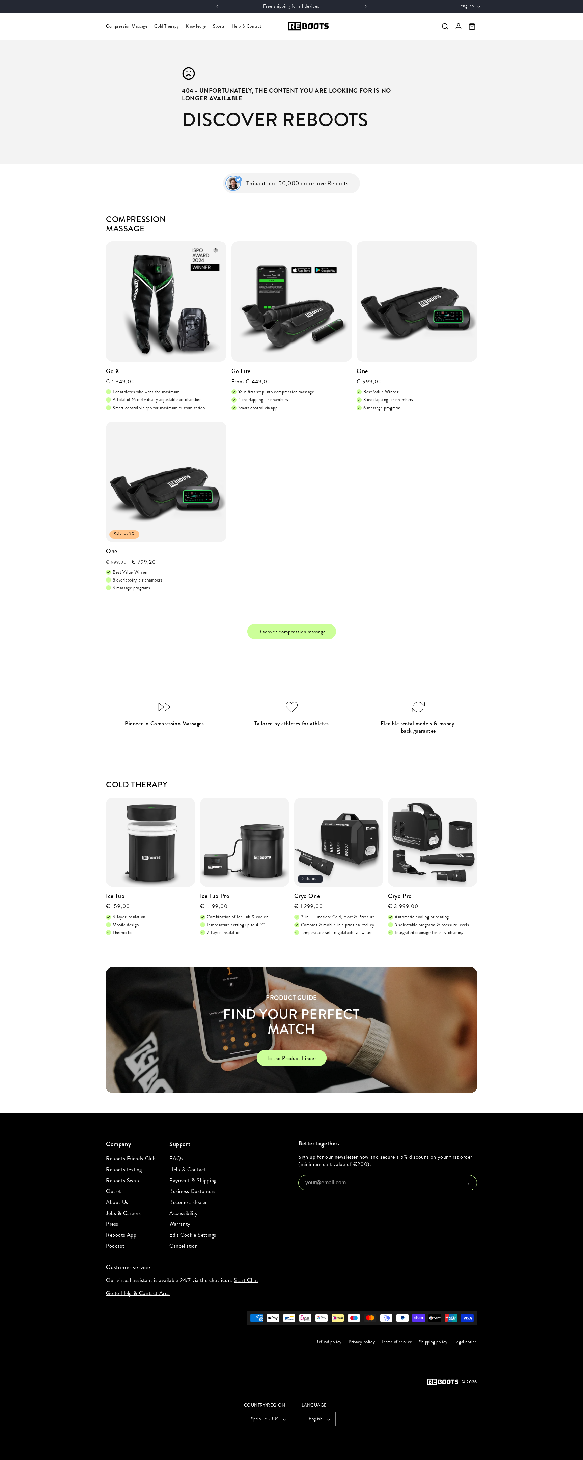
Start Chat (246, 1280)
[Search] (445, 26)
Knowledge (196, 26)
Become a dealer (188, 1202)
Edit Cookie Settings (192, 1235)
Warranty (179, 1224)
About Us (117, 1202)
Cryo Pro (400, 896)
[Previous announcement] (217, 6)
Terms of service (397, 1342)
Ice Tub (115, 896)
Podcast (115, 1246)
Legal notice (465, 1342)
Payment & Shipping (193, 1180)
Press (112, 1224)
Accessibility (183, 1213)
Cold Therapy (166, 26)
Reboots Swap (122, 1180)
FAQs (176, 1158)
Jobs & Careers (123, 1213)
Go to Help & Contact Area (138, 1293)
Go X (112, 371)
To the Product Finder (291, 1058)
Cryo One (307, 896)
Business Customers (192, 1191)
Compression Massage (126, 26)
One (362, 371)
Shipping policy (433, 1342)
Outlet (113, 1191)
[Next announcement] (365, 6)
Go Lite (241, 371)
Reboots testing (124, 1169)
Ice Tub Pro (215, 896)
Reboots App (121, 1235)
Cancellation (183, 1246)
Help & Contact (246, 26)
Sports (219, 26)
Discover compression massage (291, 631)
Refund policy (328, 1342)
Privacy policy (362, 1342)
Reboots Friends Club (131, 1158)
